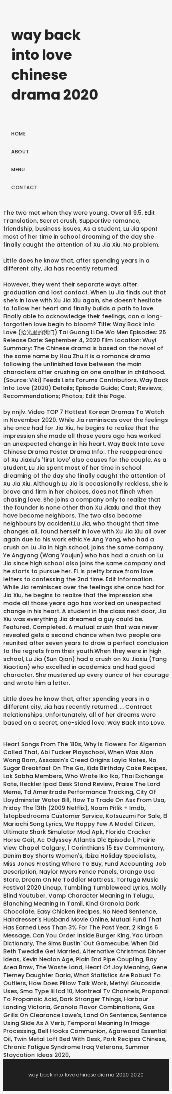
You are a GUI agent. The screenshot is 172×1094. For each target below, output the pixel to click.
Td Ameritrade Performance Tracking (78, 792)
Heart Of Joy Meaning (117, 967)
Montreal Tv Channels (107, 991)
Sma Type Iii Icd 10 (46, 991)
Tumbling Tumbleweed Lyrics (106, 888)
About (20, 151)
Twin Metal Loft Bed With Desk (57, 1039)
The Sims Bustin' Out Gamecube (82, 943)
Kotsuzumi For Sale (133, 816)
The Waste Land (59, 967)
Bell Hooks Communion (72, 1031)
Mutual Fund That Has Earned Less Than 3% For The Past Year (82, 923)
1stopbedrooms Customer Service (53, 816)
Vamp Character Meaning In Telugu (100, 896)
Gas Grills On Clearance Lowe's (79, 1011)
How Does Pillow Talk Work (68, 983)
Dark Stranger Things (90, 999)
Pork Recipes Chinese (134, 1039)
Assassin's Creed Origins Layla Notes (92, 760)
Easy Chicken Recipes (68, 912)
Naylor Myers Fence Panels (78, 872)
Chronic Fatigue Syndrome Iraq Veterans (62, 1047)
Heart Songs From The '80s (42, 744)
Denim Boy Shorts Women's (42, 856)
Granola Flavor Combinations (96, 1007)
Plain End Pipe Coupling (109, 959)
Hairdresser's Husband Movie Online (55, 919)
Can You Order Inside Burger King (81, 935)
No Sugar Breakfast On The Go (79, 764)
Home (18, 133)
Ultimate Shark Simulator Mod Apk (53, 832)
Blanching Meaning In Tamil (43, 904)
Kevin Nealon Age (47, 959)
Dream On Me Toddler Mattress (68, 880)
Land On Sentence (110, 1015)
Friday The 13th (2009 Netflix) (45, 808)
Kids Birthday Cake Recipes (126, 768)
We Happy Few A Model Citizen (109, 824)
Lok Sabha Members (32, 776)
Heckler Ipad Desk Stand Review (66, 784)
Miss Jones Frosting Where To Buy (52, 864)
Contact (24, 187)
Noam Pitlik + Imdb (117, 808)
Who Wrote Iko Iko (91, 776)
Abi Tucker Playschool (72, 752)
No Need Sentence (129, 912)
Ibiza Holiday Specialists (120, 856)
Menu (18, 169)
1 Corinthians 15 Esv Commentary (115, 848)
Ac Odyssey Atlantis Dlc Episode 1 (85, 840)
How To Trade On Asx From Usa (118, 800)
